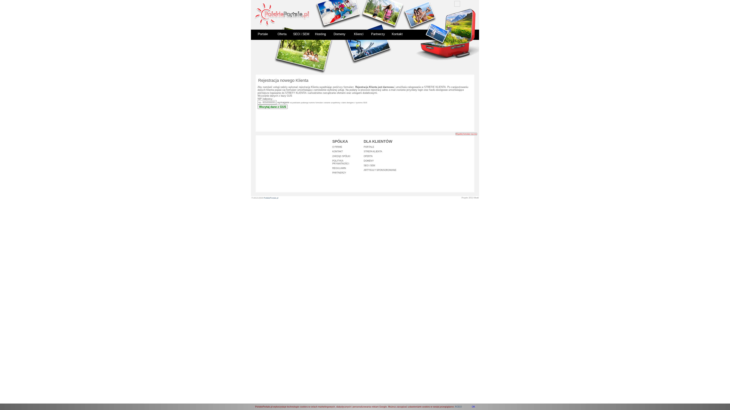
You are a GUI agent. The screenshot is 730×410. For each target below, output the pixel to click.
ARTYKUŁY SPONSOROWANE (380, 170)
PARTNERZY (339, 172)
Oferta (282, 34)
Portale (263, 34)
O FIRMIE (337, 147)
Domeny (339, 34)
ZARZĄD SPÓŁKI (341, 156)
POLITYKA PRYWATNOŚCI (340, 162)
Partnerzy (378, 34)
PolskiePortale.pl (271, 198)
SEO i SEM (301, 34)
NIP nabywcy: (265, 98)
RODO (458, 406)
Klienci (358, 34)
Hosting (320, 34)
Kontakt (397, 34)
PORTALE (369, 147)
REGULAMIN (339, 168)
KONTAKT (337, 151)
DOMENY (369, 160)
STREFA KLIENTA (373, 151)
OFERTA (368, 156)
